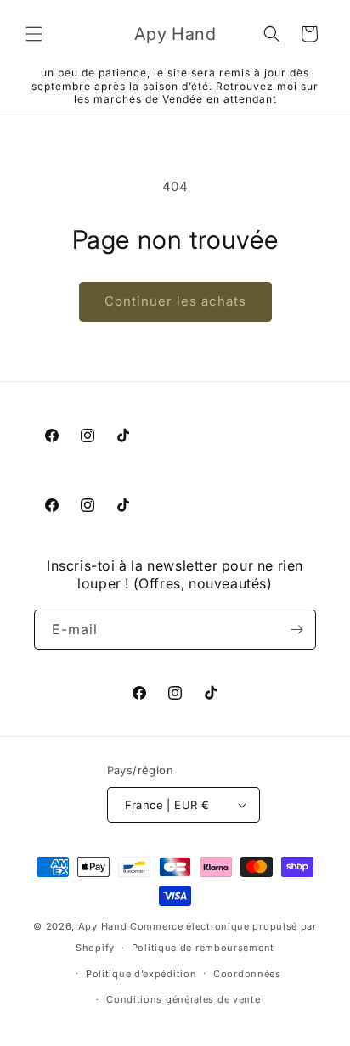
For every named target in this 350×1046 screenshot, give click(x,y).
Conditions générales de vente (183, 999)
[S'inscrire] (296, 630)
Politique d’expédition (141, 974)
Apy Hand (102, 926)
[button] (34, 34)
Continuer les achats (175, 301)
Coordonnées (247, 974)
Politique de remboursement (203, 947)
